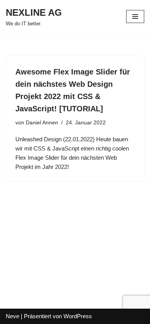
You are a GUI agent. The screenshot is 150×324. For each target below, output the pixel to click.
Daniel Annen (42, 123)
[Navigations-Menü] (135, 16)
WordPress (77, 316)
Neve (12, 316)
